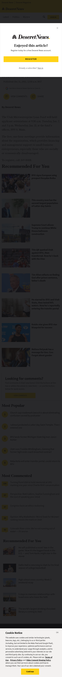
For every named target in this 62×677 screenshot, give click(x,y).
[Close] (57, 633)
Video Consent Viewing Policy (38, 660)
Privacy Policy (16, 660)
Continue (30, 671)
